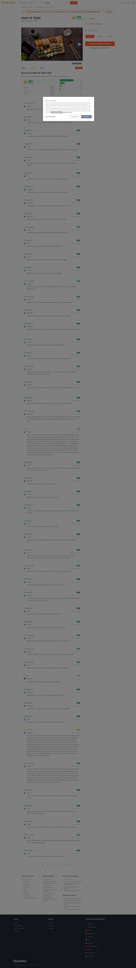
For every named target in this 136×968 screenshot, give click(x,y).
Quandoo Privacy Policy (56, 112)
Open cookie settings (50, 116)
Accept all (86, 116)
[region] (68, 109)
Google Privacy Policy (67, 112)
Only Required (74, 116)
